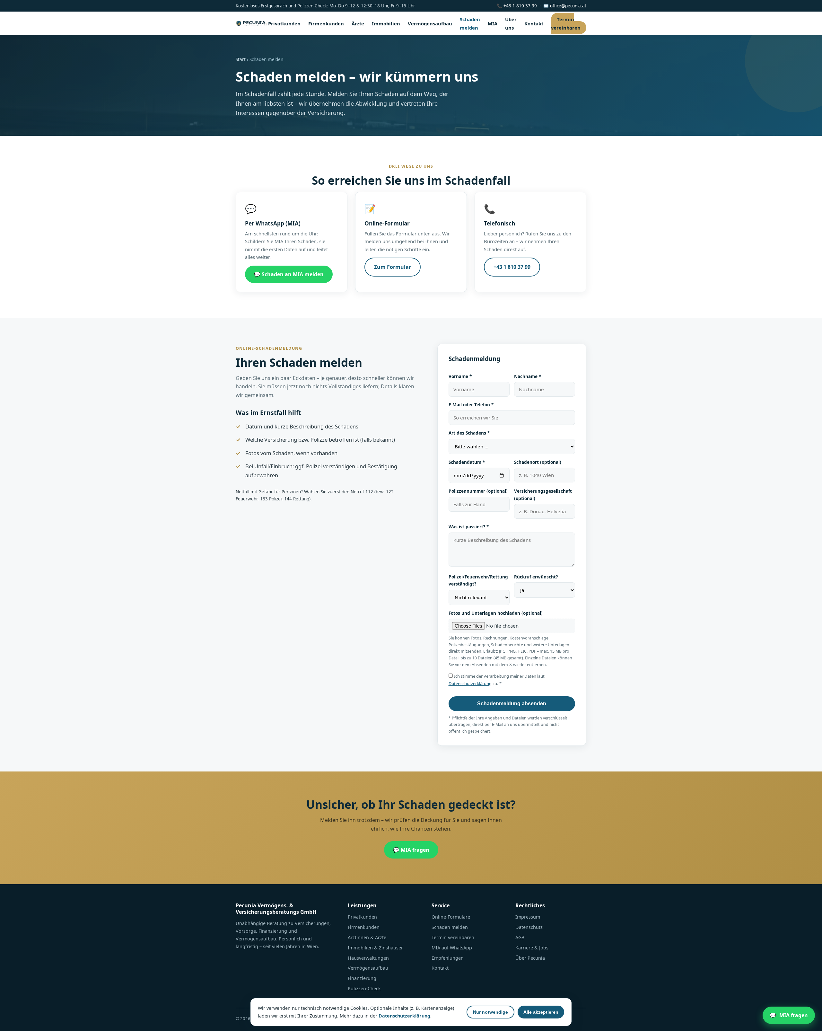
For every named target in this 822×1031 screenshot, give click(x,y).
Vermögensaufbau (430, 23)
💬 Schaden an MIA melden (289, 274)
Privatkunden (284, 23)
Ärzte (358, 23)
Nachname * (527, 376)
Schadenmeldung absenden (511, 703)
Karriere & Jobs (531, 948)
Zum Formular (392, 266)
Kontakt (533, 23)
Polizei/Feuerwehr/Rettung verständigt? (478, 580)
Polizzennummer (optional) (478, 491)
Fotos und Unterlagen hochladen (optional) (496, 613)
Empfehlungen (448, 958)
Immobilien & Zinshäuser (375, 948)
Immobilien (386, 23)
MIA (492, 23)
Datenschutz (529, 927)
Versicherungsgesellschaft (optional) (543, 494)
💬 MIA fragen (411, 849)
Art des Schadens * (469, 433)
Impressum (527, 917)
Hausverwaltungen (368, 958)
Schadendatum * (467, 462)
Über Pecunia (530, 958)
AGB (519, 937)
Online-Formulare (451, 917)
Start (241, 59)
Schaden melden (450, 927)
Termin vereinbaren (566, 23)
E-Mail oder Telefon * (471, 404)
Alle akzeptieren (540, 1012)
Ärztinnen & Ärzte (367, 937)
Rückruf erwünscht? (536, 577)
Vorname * (460, 376)
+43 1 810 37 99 (520, 6)
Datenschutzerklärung (470, 683)
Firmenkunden (326, 23)
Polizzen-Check (364, 988)
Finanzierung (362, 978)
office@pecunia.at (568, 6)
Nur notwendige (490, 1012)
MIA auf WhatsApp (452, 948)
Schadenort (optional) (537, 462)
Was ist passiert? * (469, 527)
